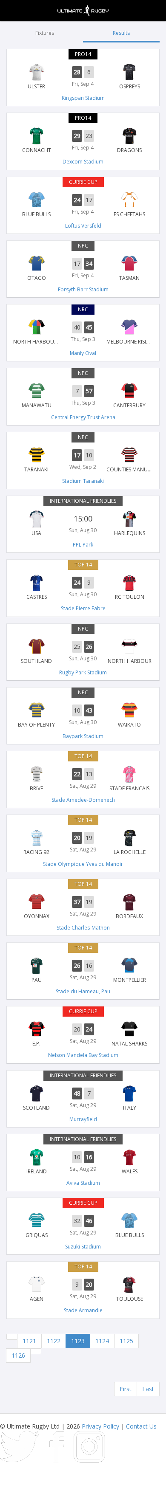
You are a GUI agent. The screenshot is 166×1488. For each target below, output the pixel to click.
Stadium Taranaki (83, 481)
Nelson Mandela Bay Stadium (83, 1055)
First (126, 1389)
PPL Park (83, 544)
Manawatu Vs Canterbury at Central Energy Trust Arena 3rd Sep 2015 (83, 395)
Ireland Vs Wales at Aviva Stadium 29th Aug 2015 (83, 1161)
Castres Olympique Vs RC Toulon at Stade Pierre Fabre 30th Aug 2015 (83, 587)
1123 (78, 1341)
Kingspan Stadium (83, 97)
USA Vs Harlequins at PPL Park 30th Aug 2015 (83, 523)
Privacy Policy (100, 1426)
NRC (83, 309)
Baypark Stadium (83, 736)
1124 (102, 1341)
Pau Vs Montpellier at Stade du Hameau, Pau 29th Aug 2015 (83, 970)
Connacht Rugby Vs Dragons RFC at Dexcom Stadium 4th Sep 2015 (83, 140)
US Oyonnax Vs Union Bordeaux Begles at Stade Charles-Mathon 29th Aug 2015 (83, 906)
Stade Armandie (83, 1310)
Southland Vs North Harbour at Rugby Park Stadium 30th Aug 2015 (83, 651)
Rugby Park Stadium (83, 672)
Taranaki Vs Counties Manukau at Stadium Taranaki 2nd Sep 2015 (83, 459)
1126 (18, 1355)
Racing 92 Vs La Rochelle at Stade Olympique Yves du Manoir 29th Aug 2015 (83, 842)
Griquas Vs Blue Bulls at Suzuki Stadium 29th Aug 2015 (83, 1225)
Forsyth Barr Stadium (83, 289)
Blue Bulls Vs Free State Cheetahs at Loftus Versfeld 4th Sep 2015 (83, 204)
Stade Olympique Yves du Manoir (83, 864)
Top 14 (83, 564)
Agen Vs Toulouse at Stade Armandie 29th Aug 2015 (83, 1289)
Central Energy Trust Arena (83, 417)
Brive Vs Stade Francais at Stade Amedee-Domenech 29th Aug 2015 (83, 778)
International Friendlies (83, 500)
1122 (53, 1341)
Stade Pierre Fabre (83, 608)
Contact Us (141, 1426)
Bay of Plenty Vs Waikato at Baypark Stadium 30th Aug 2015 (83, 715)
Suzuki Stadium (83, 1246)
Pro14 (83, 54)
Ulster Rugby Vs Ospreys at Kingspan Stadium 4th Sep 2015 (83, 76)
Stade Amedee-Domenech (83, 799)
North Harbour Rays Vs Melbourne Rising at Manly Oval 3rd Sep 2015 (83, 332)
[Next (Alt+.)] (35, 1351)
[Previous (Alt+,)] (11, 1337)
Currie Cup (83, 182)
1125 (126, 1341)
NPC (83, 245)
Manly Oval (83, 353)
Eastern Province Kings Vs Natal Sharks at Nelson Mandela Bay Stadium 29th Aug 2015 (83, 1034)
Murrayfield (83, 1119)
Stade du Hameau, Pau (83, 991)
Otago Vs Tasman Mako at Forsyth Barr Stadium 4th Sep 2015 (83, 268)
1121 (29, 1341)
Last (148, 1389)
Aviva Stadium (83, 1182)
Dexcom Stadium (83, 161)
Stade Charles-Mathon (83, 927)
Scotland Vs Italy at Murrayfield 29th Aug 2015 (83, 1098)
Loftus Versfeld (83, 225)
